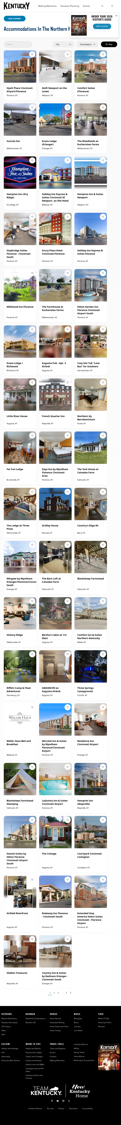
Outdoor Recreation (9, 1022)
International (79, 1056)
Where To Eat (103, 1018)
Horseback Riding (57, 1022)
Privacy (61, 1108)
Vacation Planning (69, 6)
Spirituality (6, 1056)
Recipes (101, 1026)
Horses (53, 1014)
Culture (5, 1044)
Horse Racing (55, 1018)
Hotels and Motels (33, 1048)
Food (100, 1014)
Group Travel (79, 1052)
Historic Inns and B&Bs (35, 1064)
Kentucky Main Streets (10, 1060)
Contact (53, 1056)
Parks (3, 1030)
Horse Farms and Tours (59, 1026)
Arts (3, 1052)
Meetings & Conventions (84, 1060)
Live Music (78, 1030)
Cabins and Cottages (34, 1056)
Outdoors (6, 1014)
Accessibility (87, 1108)
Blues (76, 1022)
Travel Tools (57, 1044)
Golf (3, 1034)
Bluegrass (78, 1018)
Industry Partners (81, 1044)
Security (50, 1108)
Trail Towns (6, 1026)
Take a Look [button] (102, 26)
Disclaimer (73, 1108)
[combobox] (63, 44)
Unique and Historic (34, 1060)
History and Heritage (10, 1048)
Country (77, 1026)
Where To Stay (33, 1044)
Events (86, 6)
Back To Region (15, 18)
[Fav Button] (32, 54)
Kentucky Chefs (104, 1022)
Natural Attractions (9, 1018)
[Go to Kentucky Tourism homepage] (17, 6)
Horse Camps (55, 1030)
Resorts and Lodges (34, 1052)
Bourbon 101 (31, 1022)
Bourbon (30, 1014)
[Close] (116, 16)
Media (76, 1048)
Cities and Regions (57, 1048)
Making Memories (47, 6)
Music (77, 1014)
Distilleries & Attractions (35, 1018)
